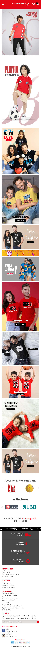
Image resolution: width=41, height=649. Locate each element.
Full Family (6, 602)
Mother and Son (8, 600)
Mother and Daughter (10, 599)
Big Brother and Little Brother (13, 608)
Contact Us (6, 572)
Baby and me (6, 609)
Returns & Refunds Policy (11, 574)
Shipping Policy (7, 576)
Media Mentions (7, 584)
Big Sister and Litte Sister (11, 606)
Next (39, 488)
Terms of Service (8, 585)
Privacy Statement (9, 587)
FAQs (4, 571)
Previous (1, 488)
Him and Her (6, 604)
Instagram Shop (8, 593)
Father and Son (7, 597)
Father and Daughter (9, 595)
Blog (3, 582)
